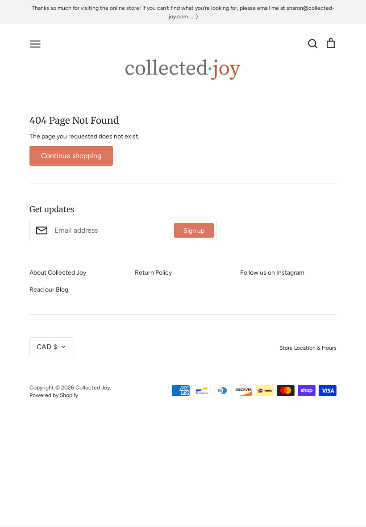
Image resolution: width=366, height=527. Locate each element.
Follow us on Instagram (272, 272)
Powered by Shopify (53, 395)
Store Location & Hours (308, 347)
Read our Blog (48, 289)
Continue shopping (71, 155)
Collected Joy (92, 387)
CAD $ (47, 347)
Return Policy (153, 272)
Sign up (193, 230)
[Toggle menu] (35, 43)
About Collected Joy (57, 272)
